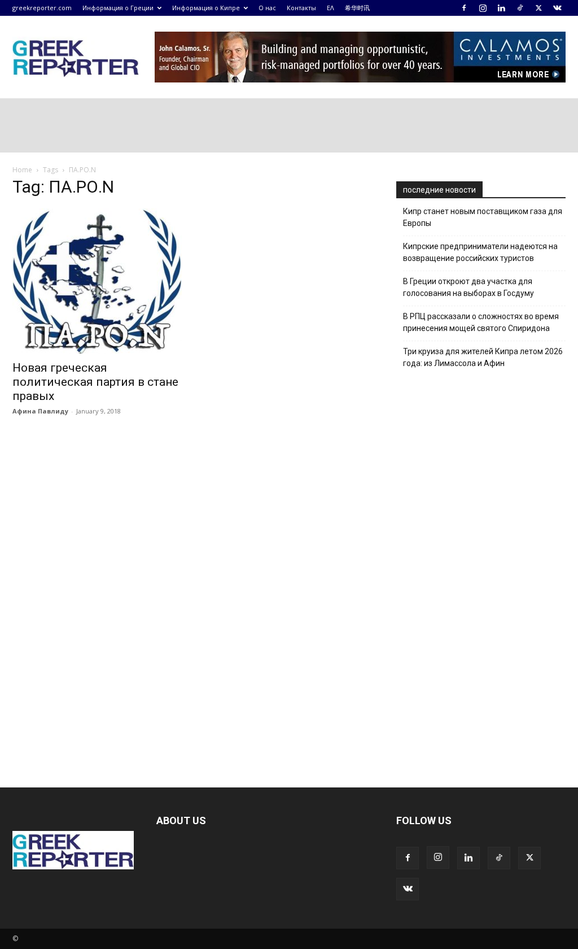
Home (22, 170)
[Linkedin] (501, 8)
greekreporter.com (42, 7)
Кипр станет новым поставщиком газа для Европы (482, 217)
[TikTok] (519, 8)
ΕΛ (330, 7)
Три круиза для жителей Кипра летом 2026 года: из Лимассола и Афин (483, 357)
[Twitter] (538, 8)
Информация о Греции (118, 7)
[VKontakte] (557, 8)
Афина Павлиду (40, 411)
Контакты (301, 7)
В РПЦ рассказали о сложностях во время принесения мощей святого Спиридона (481, 322)
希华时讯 (357, 7)
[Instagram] (482, 8)
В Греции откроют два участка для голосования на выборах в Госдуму (468, 287)
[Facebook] (464, 8)
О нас (267, 7)
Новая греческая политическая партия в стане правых (95, 382)
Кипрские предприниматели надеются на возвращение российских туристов (480, 252)
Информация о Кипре (206, 7)
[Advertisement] (481, 571)
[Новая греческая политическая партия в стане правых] (97, 281)
